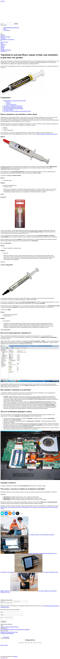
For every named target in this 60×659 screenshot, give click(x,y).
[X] (17, 513)
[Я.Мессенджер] (2, 513)
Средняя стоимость (8, 109)
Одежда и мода (4, 42)
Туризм (2, 46)
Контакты (11, 633)
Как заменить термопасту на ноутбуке (13, 107)
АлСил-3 (8, 103)
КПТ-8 (8, 102)
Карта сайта (6, 637)
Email (2, 614)
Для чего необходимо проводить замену (13, 108)
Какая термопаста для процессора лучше (47, 134)
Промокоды (3, 50)
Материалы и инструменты (7, 39)
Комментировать (5, 607)
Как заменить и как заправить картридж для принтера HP (15, 507)
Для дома (3, 38)
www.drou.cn (7, 30)
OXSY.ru (3, 1)
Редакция (3, 629)
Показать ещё (4, 657)
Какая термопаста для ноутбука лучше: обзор (15, 100)
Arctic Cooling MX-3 (11, 104)
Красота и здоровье (5, 36)
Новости (9, 50)
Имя (2, 612)
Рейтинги (3, 35)
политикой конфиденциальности (51, 605)
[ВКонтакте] (6, 513)
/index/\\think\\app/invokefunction (11, 27)
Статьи (2, 48)
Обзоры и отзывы (5, 626)
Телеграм (8, 632)
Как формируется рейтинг (23, 629)
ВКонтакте (3, 632)
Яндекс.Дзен (14, 632)
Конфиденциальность (11, 629)
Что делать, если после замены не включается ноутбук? (17, 111)
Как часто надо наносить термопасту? (13, 106)
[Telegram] (14, 513)
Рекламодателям (5, 633)
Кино (2, 43)
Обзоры (2, 47)
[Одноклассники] (10, 513)
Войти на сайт (4, 645)
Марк (5, 29)
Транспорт (3, 44)
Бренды (17, 626)
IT (1, 40)
